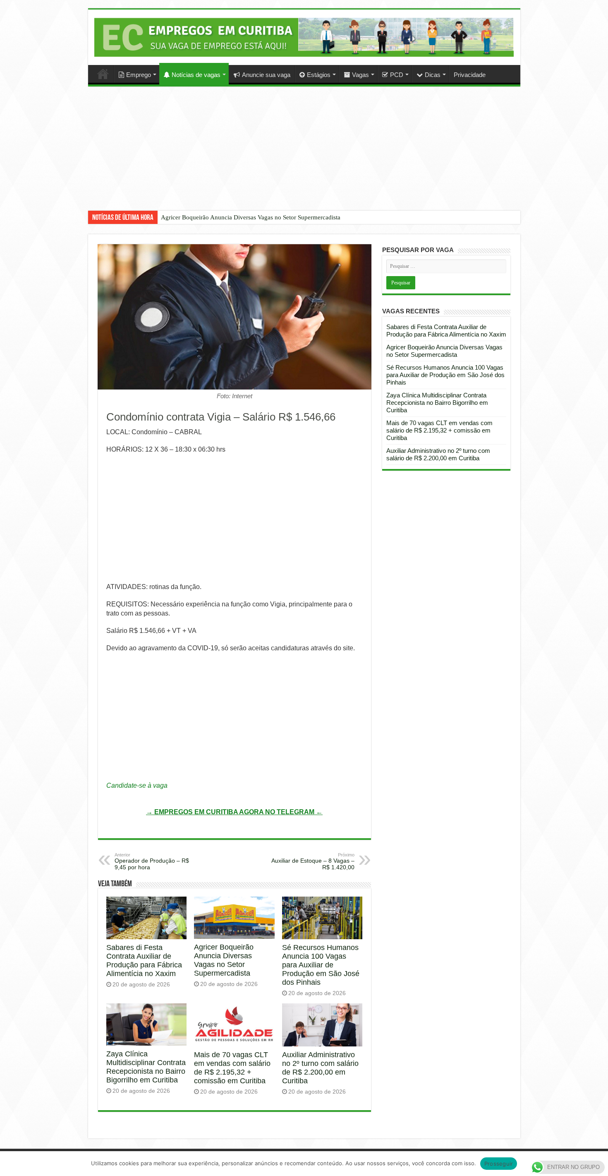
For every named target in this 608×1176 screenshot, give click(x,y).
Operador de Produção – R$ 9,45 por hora (152, 861)
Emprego (138, 74)
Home (103, 73)
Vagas (360, 74)
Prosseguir (498, 1163)
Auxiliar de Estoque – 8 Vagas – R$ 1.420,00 (312, 861)
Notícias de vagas (196, 74)
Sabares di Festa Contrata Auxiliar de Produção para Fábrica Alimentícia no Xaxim (144, 960)
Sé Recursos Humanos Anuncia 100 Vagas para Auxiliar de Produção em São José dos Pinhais (320, 964)
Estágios (318, 74)
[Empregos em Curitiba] (304, 37)
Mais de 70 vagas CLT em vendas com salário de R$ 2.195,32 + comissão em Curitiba (232, 1068)
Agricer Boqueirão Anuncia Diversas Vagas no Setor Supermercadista (250, 217)
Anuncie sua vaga (266, 74)
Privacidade (470, 74)
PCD (396, 74)
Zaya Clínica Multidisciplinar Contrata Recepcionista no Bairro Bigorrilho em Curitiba (146, 1067)
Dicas (432, 74)
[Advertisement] (304, 155)
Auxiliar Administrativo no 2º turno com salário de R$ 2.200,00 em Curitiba (320, 1068)
